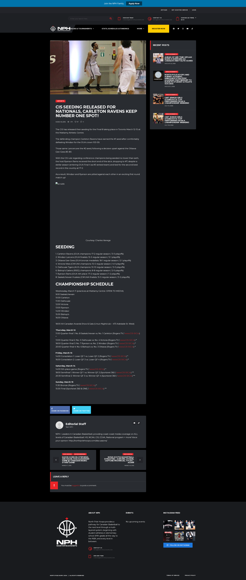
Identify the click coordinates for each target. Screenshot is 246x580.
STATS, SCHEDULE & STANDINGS (115, 29)
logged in (76, 485)
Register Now (158, 29)
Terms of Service (172, 575)
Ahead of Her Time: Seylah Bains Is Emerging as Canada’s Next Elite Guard (179, 59)
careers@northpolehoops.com (133, 20)
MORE (139, 29)
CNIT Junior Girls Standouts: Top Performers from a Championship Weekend (177, 120)
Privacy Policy (190, 575)
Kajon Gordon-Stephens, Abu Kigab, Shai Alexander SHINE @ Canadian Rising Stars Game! (75, 460)
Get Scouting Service (180, 10)
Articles (164, 10)
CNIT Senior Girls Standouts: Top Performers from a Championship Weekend (177, 100)
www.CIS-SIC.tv (132, 333)
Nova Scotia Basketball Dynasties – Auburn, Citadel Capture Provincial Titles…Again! (119, 460)
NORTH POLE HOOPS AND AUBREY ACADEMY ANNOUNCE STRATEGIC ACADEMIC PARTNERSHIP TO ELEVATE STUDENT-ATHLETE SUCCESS (178, 79)
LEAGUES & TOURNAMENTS (80, 29)
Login (194, 10)
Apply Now (134, 3)
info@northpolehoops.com (162, 20)
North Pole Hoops (56, 575)
